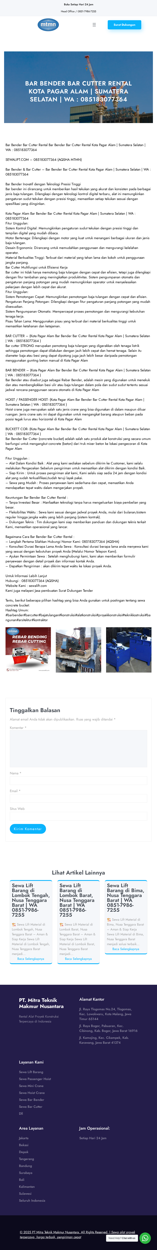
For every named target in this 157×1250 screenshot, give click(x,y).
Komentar (18, 727)
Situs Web (17, 808)
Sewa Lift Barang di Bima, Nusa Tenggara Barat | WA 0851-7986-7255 (125, 897)
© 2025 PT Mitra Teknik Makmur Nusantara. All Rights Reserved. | (77, 1234)
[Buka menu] (94, 24)
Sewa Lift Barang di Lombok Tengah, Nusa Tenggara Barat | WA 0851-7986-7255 (31, 900)
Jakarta (23, 1138)
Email (15, 790)
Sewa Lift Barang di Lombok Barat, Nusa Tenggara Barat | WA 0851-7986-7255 (76, 900)
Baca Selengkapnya (31, 958)
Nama (15, 773)
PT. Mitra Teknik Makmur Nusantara (41, 1003)
